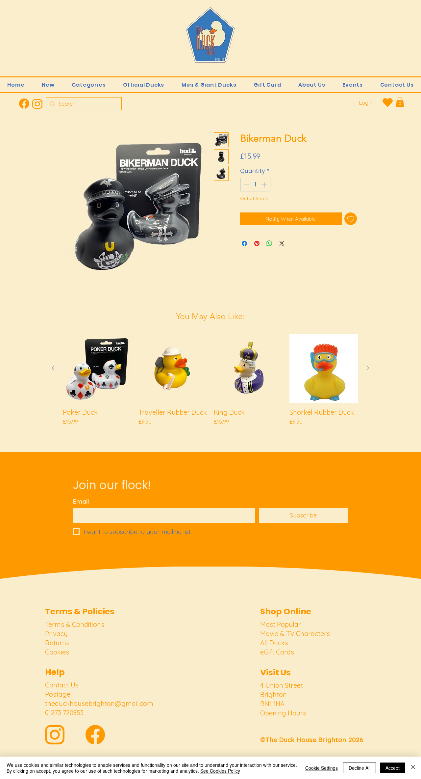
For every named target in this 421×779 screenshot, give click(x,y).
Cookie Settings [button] (321, 768)
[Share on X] (282, 243)
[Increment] (265, 184)
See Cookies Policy (220, 770)
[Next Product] (368, 368)
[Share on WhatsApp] (269, 243)
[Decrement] (246, 184)
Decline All (359, 768)
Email (81, 501)
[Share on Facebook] (244, 243)
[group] (210, 383)
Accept (392, 768)
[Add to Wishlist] (350, 218)
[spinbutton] (255, 184)
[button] (88, 84)
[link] (400, 102)
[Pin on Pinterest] (257, 243)
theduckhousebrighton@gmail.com (99, 703)
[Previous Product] (53, 368)
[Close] (413, 768)
